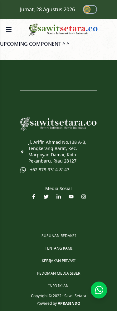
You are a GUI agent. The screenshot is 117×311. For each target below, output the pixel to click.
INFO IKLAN (58, 285)
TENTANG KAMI (58, 248)
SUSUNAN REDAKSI (58, 235)
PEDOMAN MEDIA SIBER (58, 273)
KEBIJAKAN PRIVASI (59, 260)
